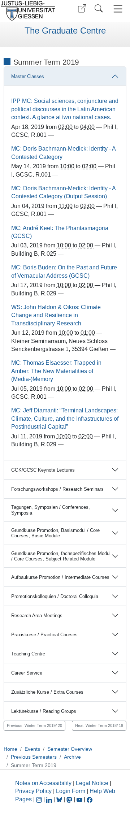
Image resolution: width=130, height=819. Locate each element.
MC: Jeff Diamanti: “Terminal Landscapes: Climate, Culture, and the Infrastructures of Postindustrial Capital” (64, 418)
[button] (82, 8)
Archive (72, 757)
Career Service (26, 673)
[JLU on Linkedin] (49, 799)
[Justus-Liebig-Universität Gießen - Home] (30, 11)
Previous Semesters (34, 757)
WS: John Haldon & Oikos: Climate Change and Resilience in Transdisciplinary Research (56, 315)
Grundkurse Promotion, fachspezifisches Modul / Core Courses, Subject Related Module (60, 556)
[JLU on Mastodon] (70, 799)
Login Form (70, 791)
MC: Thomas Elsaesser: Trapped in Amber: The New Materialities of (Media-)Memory (56, 371)
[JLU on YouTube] (80, 799)
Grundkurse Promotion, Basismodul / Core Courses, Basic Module (55, 533)
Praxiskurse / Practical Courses (44, 634)
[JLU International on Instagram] (39, 799)
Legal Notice (92, 783)
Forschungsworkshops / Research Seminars (57, 489)
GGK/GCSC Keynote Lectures (43, 470)
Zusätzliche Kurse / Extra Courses (47, 692)
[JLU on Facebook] (89, 799)
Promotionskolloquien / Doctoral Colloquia (54, 596)
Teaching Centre (28, 653)
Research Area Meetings (36, 615)
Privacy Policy (33, 791)
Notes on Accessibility (44, 783)
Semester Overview (69, 749)
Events (32, 749)
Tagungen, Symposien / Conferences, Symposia (50, 509)
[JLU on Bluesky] (60, 799)
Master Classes (27, 76)
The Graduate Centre (65, 31)
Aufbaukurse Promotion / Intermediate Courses (60, 577)
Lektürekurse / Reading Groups (43, 711)
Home (10, 749)
